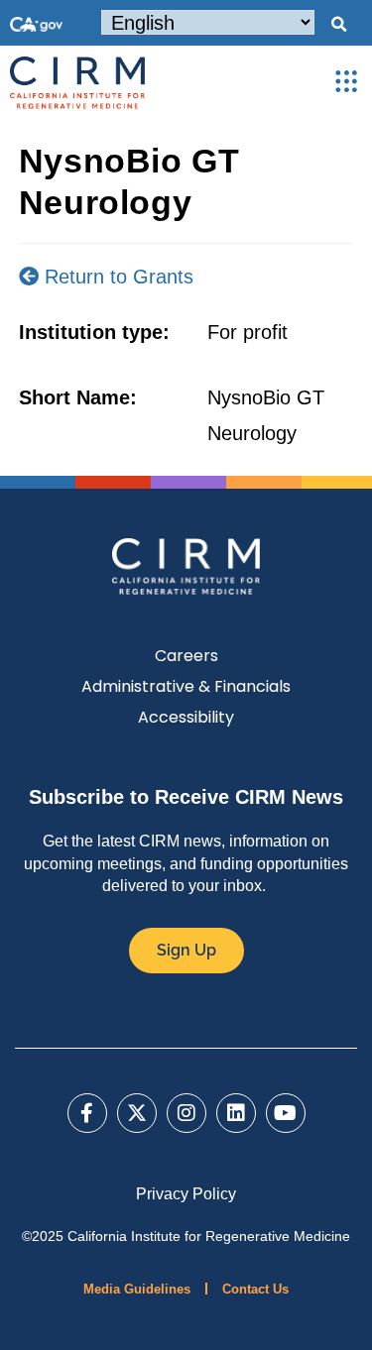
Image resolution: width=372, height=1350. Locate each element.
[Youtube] (286, 1113)
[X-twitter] (137, 1113)
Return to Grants (116, 276)
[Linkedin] (236, 1113)
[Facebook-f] (87, 1113)
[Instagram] (186, 1113)
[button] (338, 25)
